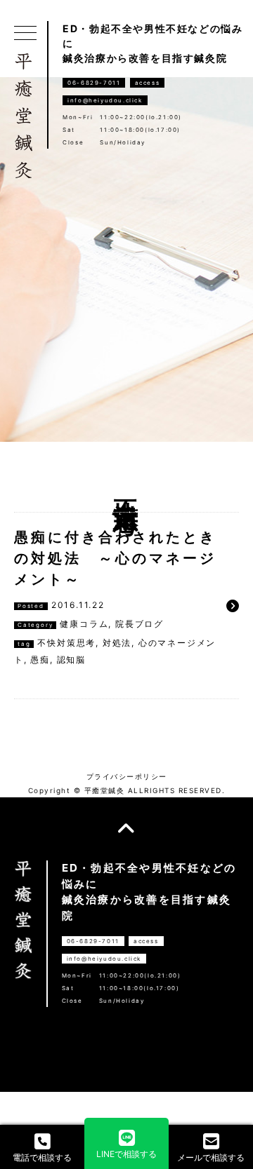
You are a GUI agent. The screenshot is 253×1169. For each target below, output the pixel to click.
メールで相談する (211, 1157)
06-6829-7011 (93, 82)
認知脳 (71, 659)
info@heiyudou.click (104, 100)
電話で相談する (42, 1157)
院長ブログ (139, 624)
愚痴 (40, 659)
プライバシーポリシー (126, 776)
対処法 (117, 642)
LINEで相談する (126, 1154)
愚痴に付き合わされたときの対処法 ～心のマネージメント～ (115, 558)
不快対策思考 (66, 642)
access (147, 82)
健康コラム (84, 624)
